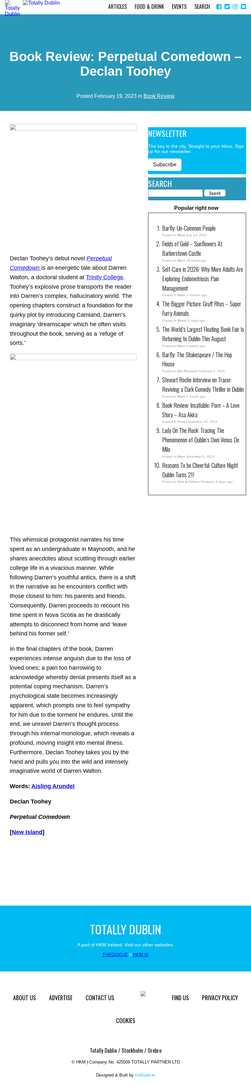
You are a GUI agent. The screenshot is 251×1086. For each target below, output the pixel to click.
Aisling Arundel (53, 786)
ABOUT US (24, 997)
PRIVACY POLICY (220, 997)
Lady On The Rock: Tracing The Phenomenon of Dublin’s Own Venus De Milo (200, 439)
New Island (27, 832)
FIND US (180, 997)
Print (181, 421)
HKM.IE (141, 954)
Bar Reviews (187, 371)
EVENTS (179, 6)
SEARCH (202, 6)
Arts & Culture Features (196, 481)
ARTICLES (117, 6)
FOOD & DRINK (149, 6)
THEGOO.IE (115, 954)
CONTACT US (100, 997)
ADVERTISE (61, 997)
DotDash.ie (145, 1075)
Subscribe (164, 164)
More (181, 235)
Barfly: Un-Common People (189, 228)
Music (182, 320)
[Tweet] (227, 6)
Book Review (159, 96)
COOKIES (125, 1020)
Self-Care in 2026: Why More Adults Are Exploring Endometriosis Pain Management (202, 278)
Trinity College (104, 277)
